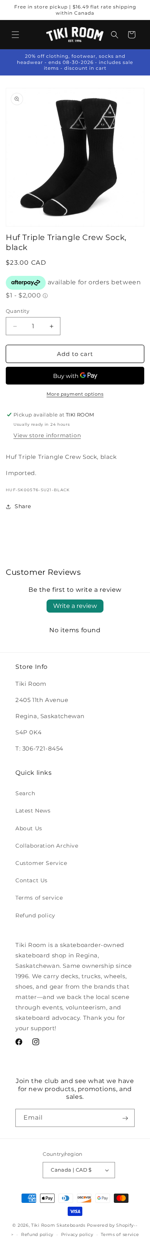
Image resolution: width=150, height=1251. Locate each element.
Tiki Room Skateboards (58, 1225)
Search (25, 793)
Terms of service (39, 897)
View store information (47, 435)
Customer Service (41, 863)
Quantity (17, 311)
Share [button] (23, 506)
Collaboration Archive (46, 845)
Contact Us (31, 880)
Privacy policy (77, 1234)
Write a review (75, 606)
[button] (15, 34)
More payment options (75, 394)
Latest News (33, 810)
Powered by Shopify (110, 1225)
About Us (28, 828)
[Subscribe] (125, 1118)
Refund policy (35, 915)
